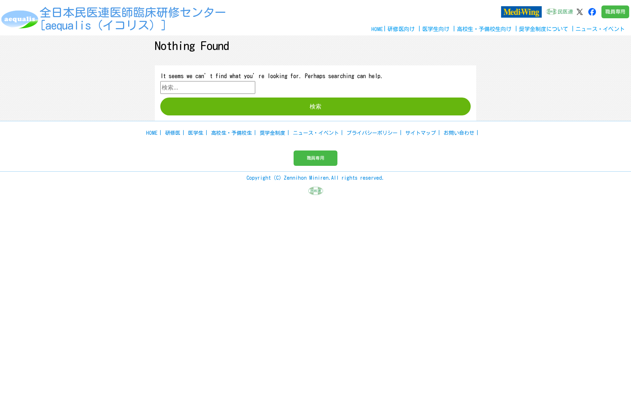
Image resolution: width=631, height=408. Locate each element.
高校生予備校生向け (484, 29)
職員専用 (615, 11)
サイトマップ (420, 133)
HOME (377, 29)
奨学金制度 (272, 133)
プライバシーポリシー (372, 133)
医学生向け (436, 29)
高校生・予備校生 (231, 133)
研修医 (172, 133)
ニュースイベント (600, 29)
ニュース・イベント (316, 133)
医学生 (195, 133)
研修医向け (401, 29)
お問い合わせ (459, 133)
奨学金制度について (543, 29)
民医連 (565, 11)
